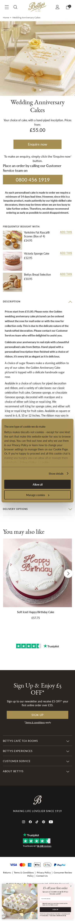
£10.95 (28, 279)
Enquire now (37, 144)
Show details (56, 473)
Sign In (58, 7)
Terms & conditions (35, 722)
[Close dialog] (70, 886)
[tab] (37, 302)
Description (11, 301)
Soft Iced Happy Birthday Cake (35, 612)
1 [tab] (35, 90)
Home (6, 17)
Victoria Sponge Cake (36, 253)
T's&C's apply (52, 915)
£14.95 (28, 240)
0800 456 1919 (33, 179)
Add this (66, 232)
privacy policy (45, 915)
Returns (7, 872)
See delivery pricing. (61, 915)
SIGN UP (55, 910)
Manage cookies (35, 495)
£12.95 (28, 258)
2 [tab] (40, 90)
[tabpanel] (37, 58)
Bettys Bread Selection (37, 274)
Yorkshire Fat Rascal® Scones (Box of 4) (37, 234)
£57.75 (36, 618)
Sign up (37, 715)
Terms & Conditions (24, 872)
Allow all (37, 484)
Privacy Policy (28, 462)
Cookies (45, 462)
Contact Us (42, 875)
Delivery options (15, 509)
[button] (6, 573)
